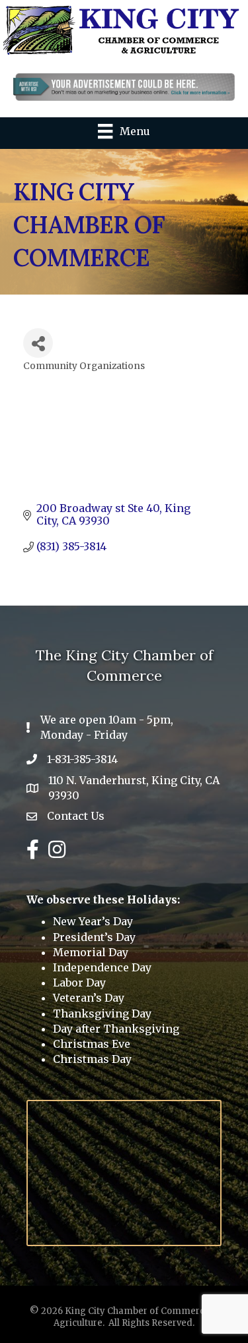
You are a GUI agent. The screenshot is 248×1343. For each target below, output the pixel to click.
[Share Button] (38, 343)
